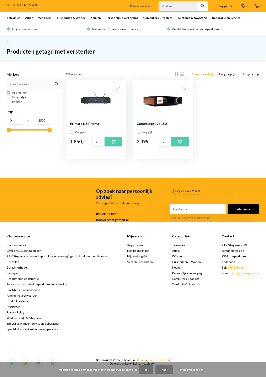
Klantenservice (140, 6)
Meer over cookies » (191, 369)
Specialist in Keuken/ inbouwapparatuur (32, 329)
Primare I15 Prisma (84, 123)
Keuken (95, 18)
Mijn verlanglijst (137, 256)
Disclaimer (13, 306)
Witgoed (44, 18)
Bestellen (13, 262)
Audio (29, 18)
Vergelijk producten (140, 262)
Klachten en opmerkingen (23, 290)
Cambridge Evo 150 (152, 123)
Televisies (13, 18)
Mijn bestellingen (138, 250)
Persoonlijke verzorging (122, 18)
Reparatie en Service (226, 18)
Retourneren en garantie (23, 278)
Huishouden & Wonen (70, 18)
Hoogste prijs (250, 74)
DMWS (140, 360)
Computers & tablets (157, 18)
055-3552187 (106, 214)
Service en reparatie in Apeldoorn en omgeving (37, 284)
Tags (13, 41)
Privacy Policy (15, 312)
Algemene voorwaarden (22, 295)
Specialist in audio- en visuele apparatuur (33, 323)
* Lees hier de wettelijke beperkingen (190, 217)
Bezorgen (13, 273)
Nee (164, 369)
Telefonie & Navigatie (192, 18)
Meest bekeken (202, 74)
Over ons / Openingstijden (24, 250)
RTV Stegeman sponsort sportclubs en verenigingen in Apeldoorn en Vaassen (57, 256)
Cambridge (18, 97)
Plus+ (151, 360)
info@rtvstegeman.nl (112, 220)
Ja (146, 369)
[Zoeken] (202, 6)
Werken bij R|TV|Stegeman (25, 318)
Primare (16, 101)
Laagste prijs (227, 74)
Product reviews (17, 301)
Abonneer (243, 209)
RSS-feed (164, 360)
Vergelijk (80, 132)
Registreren (135, 245)
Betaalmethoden (17, 267)
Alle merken (19, 92)
